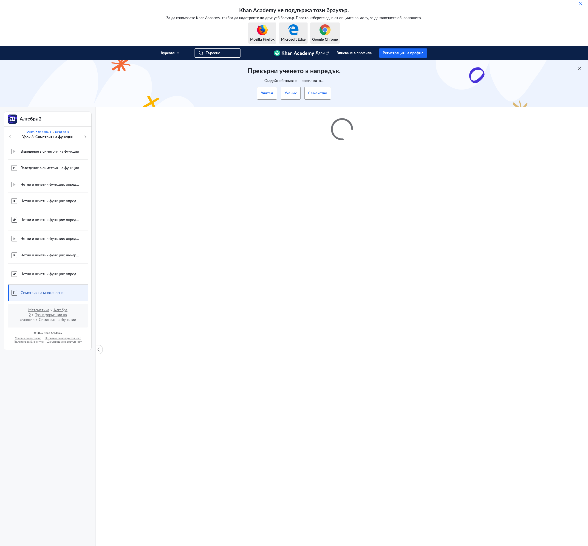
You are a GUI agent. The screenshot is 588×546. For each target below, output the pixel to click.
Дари (320, 53)
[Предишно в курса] (10, 137)
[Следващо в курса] (85, 137)
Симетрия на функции (57, 320)
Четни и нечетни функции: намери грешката (50, 255)
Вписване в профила (354, 53)
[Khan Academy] (294, 53)
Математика (38, 310)
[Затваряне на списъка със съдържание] (99, 349)
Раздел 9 (62, 132)
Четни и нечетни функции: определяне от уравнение (50, 239)
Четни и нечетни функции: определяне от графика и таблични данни (50, 220)
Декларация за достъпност (64, 341)
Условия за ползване (28, 338)
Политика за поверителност (63, 338)
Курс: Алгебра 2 (38, 132)
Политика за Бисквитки (29, 341)
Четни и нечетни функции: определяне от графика (50, 184)
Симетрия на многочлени (42, 293)
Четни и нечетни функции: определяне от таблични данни (50, 201)
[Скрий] (580, 3)
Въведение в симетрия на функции (50, 151)
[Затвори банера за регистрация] (579, 68)
